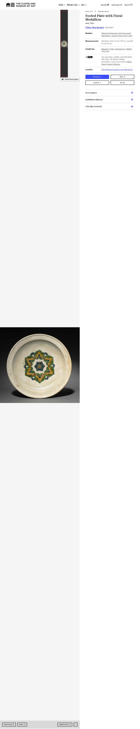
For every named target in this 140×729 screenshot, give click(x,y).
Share (121, 76)
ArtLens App (96, 76)
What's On (72, 5)
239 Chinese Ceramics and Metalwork (117, 70)
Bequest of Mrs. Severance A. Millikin (116, 49)
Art (82, 5)
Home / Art (89, 11)
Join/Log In (115, 5)
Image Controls (8, 724)
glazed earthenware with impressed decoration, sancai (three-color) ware (116, 34)
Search (127, 5)
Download (96, 82)
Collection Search (103, 11)
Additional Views (63, 724)
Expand (21, 724)
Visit (61, 5)
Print (121, 82)
